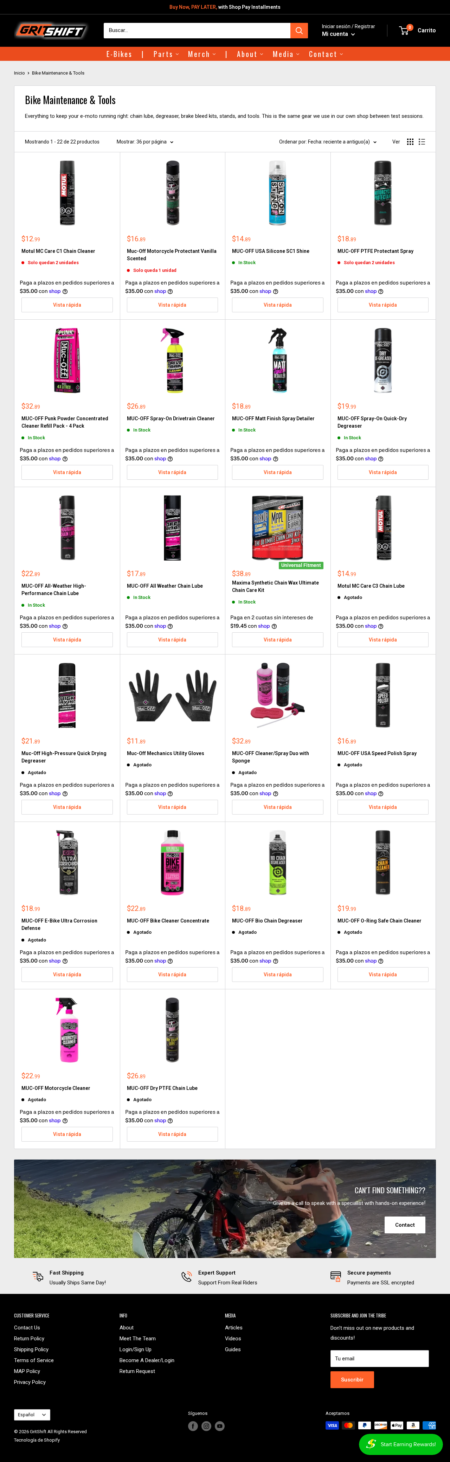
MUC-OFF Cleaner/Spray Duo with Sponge (270, 757)
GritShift (38, 1431)
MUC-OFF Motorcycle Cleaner (55, 1088)
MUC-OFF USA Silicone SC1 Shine (270, 251)
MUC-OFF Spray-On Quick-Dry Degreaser (372, 422)
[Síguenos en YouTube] (220, 1426)
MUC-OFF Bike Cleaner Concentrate (168, 921)
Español (26, 1414)
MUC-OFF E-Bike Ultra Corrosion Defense (59, 924)
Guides (233, 1349)
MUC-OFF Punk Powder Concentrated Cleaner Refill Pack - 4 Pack (64, 422)
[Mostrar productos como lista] (422, 142)
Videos (233, 1338)
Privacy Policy (30, 1382)
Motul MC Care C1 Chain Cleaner (58, 251)
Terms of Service (34, 1360)
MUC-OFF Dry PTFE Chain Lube (162, 1088)
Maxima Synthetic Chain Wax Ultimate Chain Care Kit (275, 586)
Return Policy (29, 1338)
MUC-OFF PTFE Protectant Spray (375, 251)
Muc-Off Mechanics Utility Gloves (165, 753)
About (127, 1327)
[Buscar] (299, 30)
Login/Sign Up (136, 1349)
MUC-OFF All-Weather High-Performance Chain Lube (53, 589)
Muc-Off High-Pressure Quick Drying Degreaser (64, 757)
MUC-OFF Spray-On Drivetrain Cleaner (171, 418)
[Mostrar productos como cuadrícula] (410, 142)
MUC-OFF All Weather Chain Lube (165, 586)
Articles (234, 1327)
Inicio (19, 73)
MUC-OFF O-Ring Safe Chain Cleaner (380, 921)
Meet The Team (138, 1338)
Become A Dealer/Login (147, 1360)
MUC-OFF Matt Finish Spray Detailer (273, 418)
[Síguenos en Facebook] (193, 1426)
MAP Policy (27, 1371)
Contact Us (27, 1327)
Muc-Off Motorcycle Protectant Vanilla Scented (172, 255)
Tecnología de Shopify (37, 1440)
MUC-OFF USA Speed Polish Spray (377, 753)
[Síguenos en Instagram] (206, 1426)
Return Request (137, 1371)
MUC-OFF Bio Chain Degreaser (267, 921)
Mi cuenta (335, 34)
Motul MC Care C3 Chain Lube (371, 586)
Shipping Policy (31, 1349)
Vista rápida (67, 305)
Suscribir (352, 1380)
